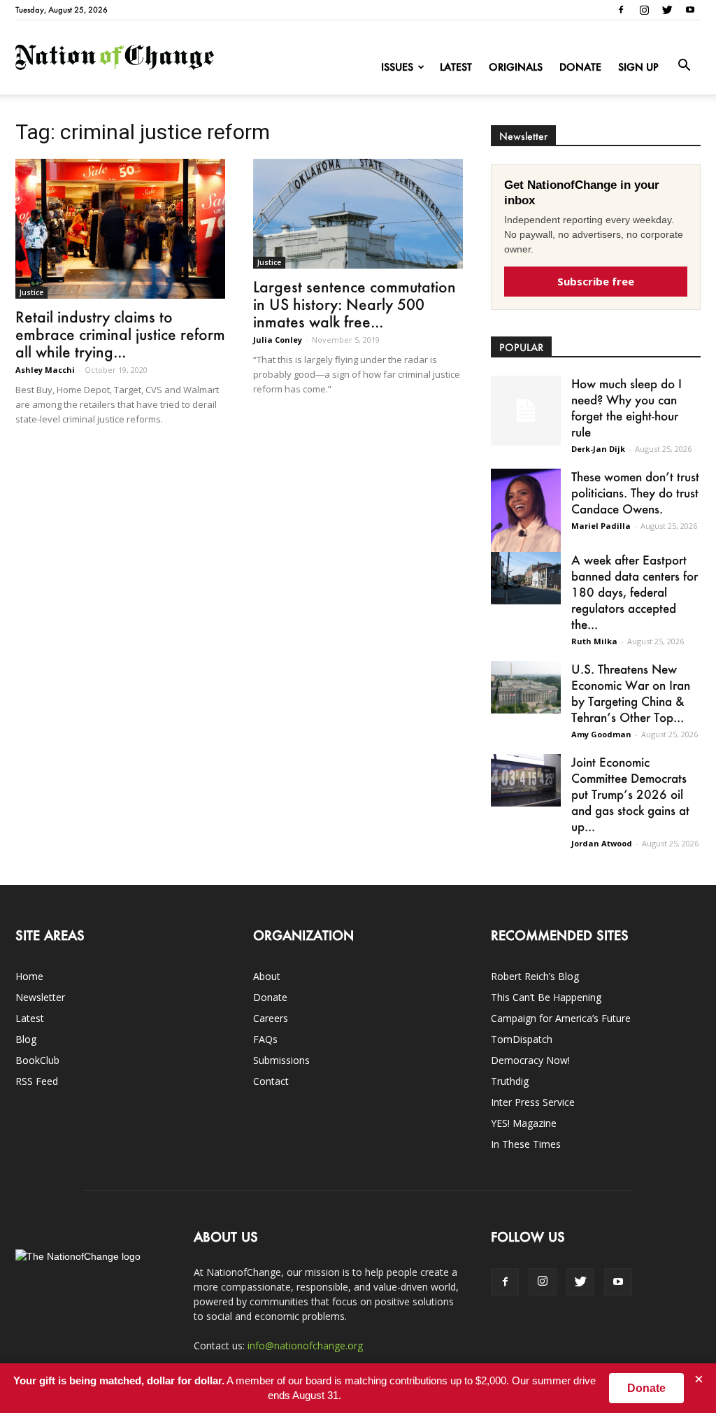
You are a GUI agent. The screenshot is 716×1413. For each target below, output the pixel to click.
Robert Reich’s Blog (535, 976)
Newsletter (40, 997)
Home (29, 976)
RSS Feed (36, 1081)
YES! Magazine (524, 1123)
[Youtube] (690, 10)
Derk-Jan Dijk (598, 448)
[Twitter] (667, 10)
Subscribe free (595, 281)
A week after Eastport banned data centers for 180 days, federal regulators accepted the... (634, 592)
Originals (516, 66)
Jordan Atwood (601, 843)
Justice (31, 292)
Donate (580, 66)
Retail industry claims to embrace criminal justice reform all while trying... (120, 334)
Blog (25, 1039)
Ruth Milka (594, 641)
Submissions (281, 1060)
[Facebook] (620, 10)
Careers (270, 1018)
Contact (271, 1081)
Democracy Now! (530, 1060)
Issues (397, 66)
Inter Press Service (533, 1102)
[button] (684, 66)
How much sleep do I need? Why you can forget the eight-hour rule (626, 407)
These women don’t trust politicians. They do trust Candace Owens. (635, 492)
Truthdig (510, 1081)
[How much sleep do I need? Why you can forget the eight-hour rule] (526, 411)
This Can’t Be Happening (546, 997)
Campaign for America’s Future (561, 1018)
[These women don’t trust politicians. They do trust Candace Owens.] (526, 519)
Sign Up (638, 66)
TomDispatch (521, 1039)
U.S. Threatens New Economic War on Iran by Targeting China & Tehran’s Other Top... (630, 693)
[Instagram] (643, 10)
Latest (456, 66)
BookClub (37, 1060)
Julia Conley (277, 339)
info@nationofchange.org (305, 1345)
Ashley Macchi (45, 369)
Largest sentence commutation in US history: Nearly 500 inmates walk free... (354, 304)
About (266, 976)
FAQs (265, 1039)
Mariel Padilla (601, 525)
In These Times (526, 1144)
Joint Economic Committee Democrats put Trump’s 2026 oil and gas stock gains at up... (630, 794)
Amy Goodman (601, 734)
